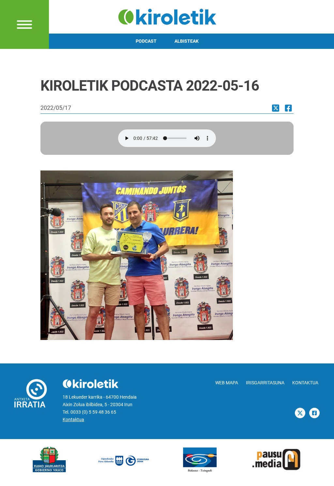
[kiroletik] (167, 16)
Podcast (146, 41)
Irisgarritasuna (265, 383)
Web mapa (226, 383)
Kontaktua (73, 419)
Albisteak (187, 41)
